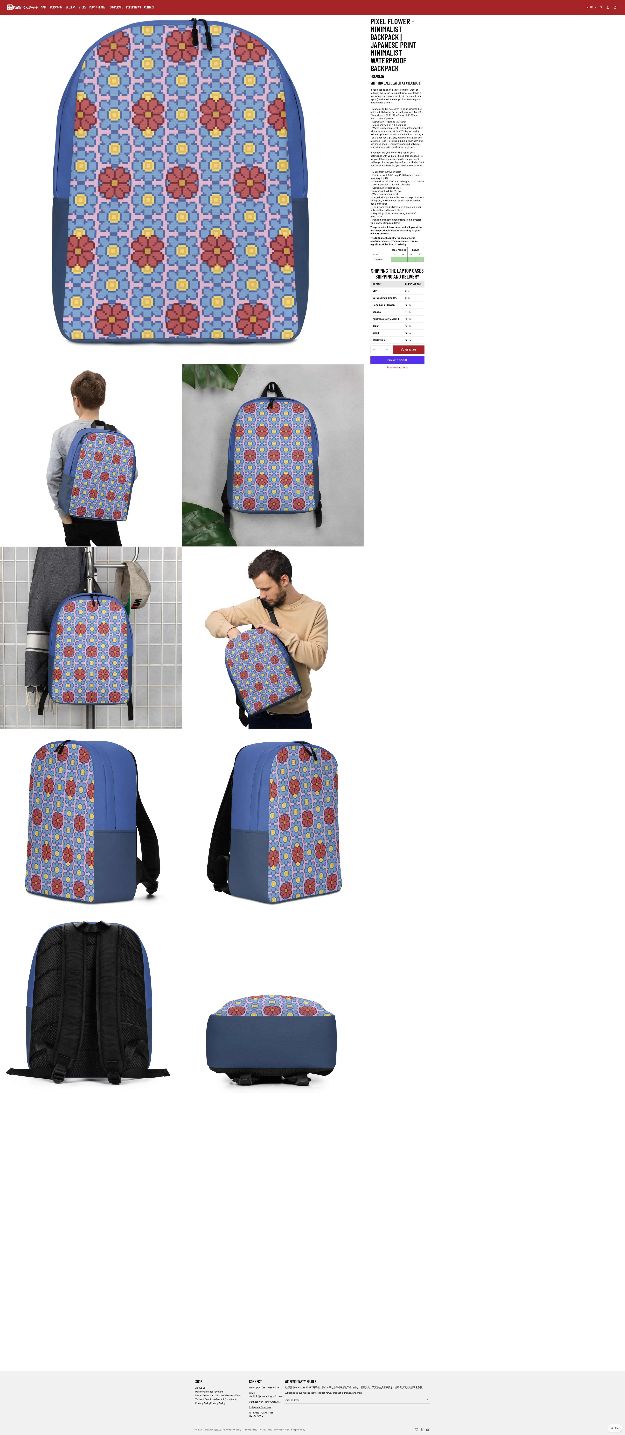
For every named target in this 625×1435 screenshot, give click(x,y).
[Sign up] (427, 1400)
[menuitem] (43, 7)
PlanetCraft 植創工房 (212, 1429)
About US (200, 1387)
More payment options (397, 367)
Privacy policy (265, 1429)
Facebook (265, 1407)
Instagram (254, 1407)
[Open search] (600, 7)
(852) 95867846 (271, 1387)
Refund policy (250, 1429)
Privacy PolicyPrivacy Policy (210, 1403)
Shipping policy (298, 1429)
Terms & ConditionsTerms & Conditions (215, 1399)
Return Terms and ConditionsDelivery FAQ (217, 1395)
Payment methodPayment (209, 1391)
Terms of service (281, 1429)
